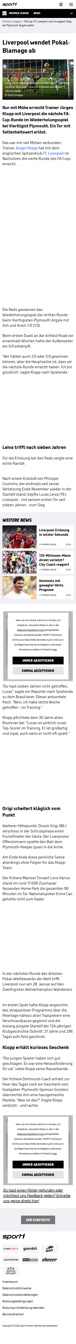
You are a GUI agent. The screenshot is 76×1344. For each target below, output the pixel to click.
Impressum (10, 1282)
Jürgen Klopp (26, 147)
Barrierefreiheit (13, 1314)
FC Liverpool (53, 153)
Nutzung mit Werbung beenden (23, 1308)
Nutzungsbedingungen (17, 1301)
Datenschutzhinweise (16, 1288)
